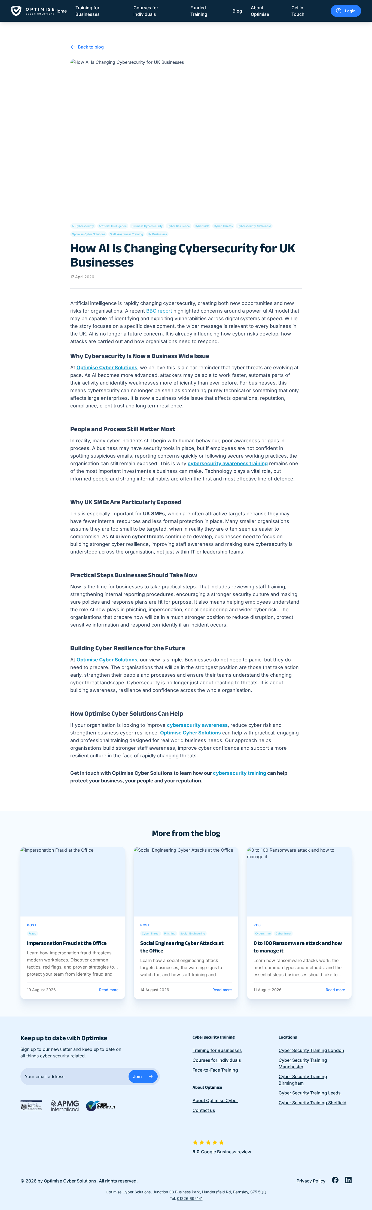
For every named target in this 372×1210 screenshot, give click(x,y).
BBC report (159, 311)
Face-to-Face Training (215, 1070)
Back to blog (91, 47)
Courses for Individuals (145, 11)
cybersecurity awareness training (228, 463)
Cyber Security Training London (311, 1050)
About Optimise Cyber (215, 1100)
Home (60, 11)
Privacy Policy (311, 1181)
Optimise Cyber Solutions (107, 367)
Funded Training (198, 11)
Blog (237, 11)
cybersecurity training (239, 773)
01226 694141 (190, 1198)
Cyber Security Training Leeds (310, 1093)
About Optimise (260, 11)
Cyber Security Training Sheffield (312, 1102)
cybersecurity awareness (197, 725)
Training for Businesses (87, 11)
